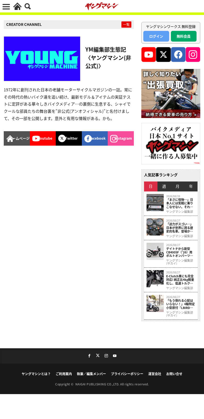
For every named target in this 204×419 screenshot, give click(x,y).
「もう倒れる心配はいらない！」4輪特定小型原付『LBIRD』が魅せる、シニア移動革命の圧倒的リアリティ (180, 304)
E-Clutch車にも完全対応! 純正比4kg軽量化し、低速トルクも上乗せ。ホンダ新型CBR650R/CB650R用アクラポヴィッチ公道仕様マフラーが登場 (180, 279)
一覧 (126, 24)
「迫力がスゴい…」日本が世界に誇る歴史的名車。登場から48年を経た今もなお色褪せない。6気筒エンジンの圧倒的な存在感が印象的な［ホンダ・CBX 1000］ (180, 227)
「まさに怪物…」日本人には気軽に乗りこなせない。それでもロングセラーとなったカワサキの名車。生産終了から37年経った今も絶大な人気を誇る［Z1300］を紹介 (180, 203)
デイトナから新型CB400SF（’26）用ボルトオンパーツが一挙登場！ (179, 252)
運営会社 (154, 373)
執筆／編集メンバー (91, 373)
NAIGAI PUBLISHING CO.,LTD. (97, 384)
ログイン (156, 36)
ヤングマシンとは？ (36, 373)
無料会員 (184, 36)
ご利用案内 (64, 373)
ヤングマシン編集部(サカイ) (179, 262)
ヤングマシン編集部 (179, 211)
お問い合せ (174, 373)
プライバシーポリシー (127, 373)
